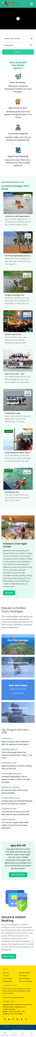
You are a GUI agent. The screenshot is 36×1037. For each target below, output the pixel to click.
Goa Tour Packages (25, 981)
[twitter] (17, 1019)
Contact (6, 976)
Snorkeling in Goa (12, 492)
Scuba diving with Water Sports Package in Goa (17, 454)
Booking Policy (7, 981)
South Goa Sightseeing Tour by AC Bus (17, 257)
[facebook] (5, 1019)
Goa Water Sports (23, 1027)
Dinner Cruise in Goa (13, 334)
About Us (6, 973)
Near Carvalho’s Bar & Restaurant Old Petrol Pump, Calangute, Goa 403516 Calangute (17, 1007)
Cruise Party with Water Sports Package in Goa (17, 217)
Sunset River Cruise (12, 413)
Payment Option (24, 973)
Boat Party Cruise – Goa (14, 374)
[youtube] (21, 1019)
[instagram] (26, 1019)
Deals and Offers (24, 978)
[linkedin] (9, 1019)
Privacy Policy (7, 978)
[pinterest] (13, 1019)
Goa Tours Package (16, 1014)
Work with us (23, 976)
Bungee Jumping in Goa (14, 295)
